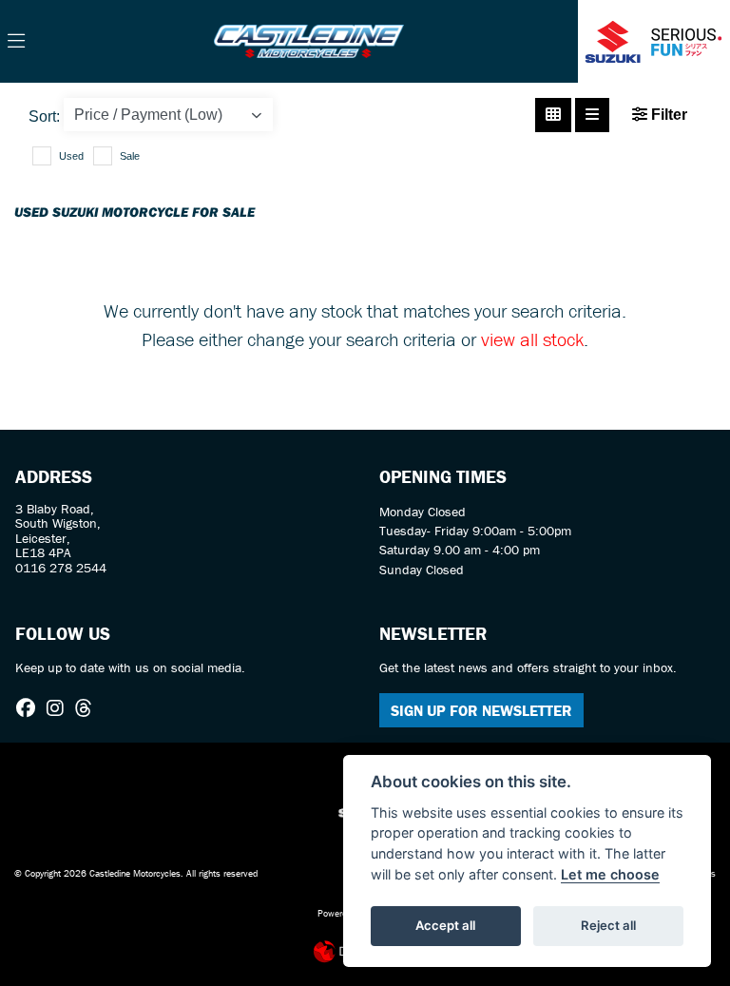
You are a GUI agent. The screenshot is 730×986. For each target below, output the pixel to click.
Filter (667, 114)
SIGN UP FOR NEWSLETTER (481, 710)
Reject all (608, 925)
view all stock (532, 339)
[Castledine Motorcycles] (309, 38)
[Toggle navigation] (16, 42)
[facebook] (30, 708)
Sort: (44, 116)
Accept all (445, 925)
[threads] (88, 708)
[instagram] (60, 708)
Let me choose (610, 874)
